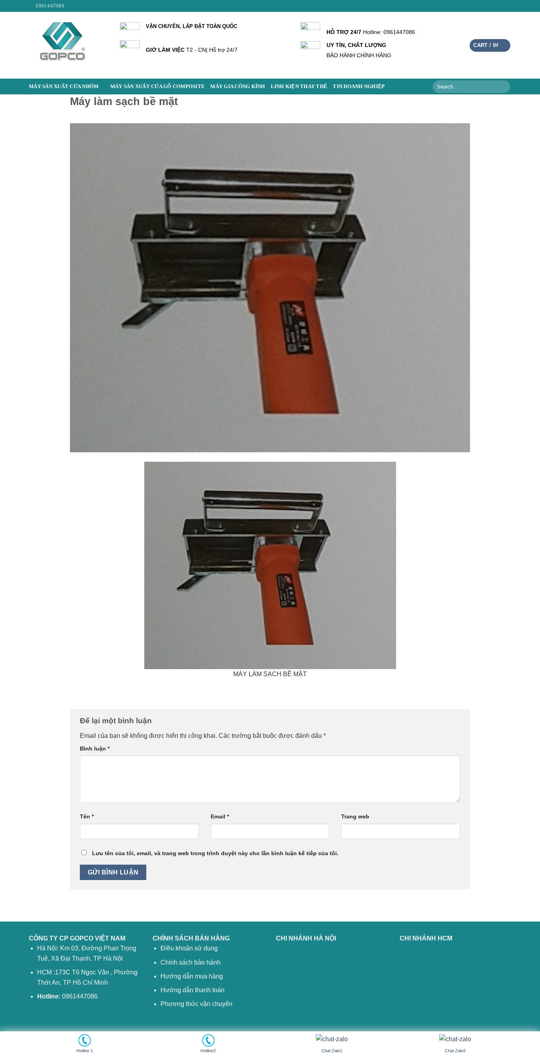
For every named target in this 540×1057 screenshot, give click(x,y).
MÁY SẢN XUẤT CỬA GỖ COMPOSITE (157, 86)
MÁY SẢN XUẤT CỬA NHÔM (63, 86)
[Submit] (503, 86)
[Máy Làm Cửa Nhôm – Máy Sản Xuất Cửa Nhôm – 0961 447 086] (68, 45)
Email (220, 816)
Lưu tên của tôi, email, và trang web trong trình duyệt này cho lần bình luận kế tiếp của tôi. (215, 853)
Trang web (355, 816)
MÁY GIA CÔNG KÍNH (237, 86)
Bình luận (95, 748)
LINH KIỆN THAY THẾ (299, 86)
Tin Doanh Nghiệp (359, 86)
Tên (87, 816)
